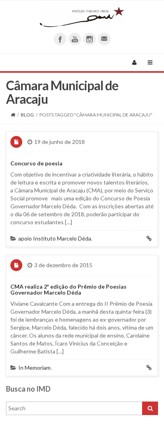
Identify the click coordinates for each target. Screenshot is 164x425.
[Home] (13, 115)
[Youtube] (74, 39)
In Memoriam (34, 367)
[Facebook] (60, 39)
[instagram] (89, 39)
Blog (27, 115)
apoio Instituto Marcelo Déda (54, 238)
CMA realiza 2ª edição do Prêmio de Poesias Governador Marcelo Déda (68, 289)
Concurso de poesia (36, 163)
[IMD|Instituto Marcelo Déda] (82, 17)
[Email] (104, 39)
